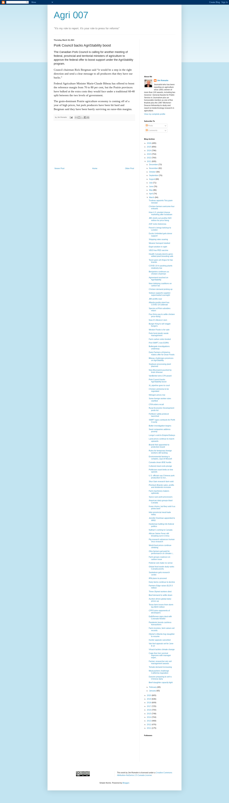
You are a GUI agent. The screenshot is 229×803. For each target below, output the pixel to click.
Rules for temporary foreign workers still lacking (160, 452)
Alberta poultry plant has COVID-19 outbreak (159, 303)
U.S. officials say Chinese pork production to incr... (161, 477)
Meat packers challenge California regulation (159, 672)
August (152, 179)
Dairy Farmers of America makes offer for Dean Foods (161, 353)
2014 (149, 717)
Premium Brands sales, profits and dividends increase (161, 486)
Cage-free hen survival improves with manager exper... (160, 655)
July (151, 183)
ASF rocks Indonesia (157, 224)
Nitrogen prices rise (157, 395)
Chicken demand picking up (160, 289)
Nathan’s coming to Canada (160, 530)
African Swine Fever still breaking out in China (159, 534)
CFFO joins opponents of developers (159, 611)
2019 (149, 699)
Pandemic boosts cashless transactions (160, 623)
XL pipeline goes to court (159, 385)
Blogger (126, 783)
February (153, 687)
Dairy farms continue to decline (162, 582)
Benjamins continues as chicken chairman (159, 273)
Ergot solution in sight (158, 247)
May (151, 190)
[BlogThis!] (79, 117)
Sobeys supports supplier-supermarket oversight (160, 294)
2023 (149, 154)
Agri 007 (71, 15)
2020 (149, 695)
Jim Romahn (162, 80)
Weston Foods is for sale (159, 330)
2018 (149, 702)
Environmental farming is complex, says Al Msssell (160, 458)
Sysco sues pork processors (160, 497)
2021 (149, 161)
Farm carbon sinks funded (160, 339)
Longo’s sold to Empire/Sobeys (162, 435)
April (151, 194)
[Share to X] (82, 117)
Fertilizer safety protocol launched (159, 415)
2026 (149, 143)
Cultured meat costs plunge (160, 466)
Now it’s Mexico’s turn (158, 320)
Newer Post (59, 168)
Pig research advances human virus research (162, 540)
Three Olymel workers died (160, 591)
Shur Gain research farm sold (161, 481)
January (152, 691)
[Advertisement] (94, 144)
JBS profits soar (155, 299)
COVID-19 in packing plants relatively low (160, 267)
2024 (149, 150)
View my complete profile (154, 114)
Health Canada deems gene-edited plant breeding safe (161, 255)
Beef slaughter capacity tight (161, 682)
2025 (149, 147)
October (152, 172)
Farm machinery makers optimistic (159, 492)
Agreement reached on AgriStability (158, 278)
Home (94, 168)
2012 (149, 724)
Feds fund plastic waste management (159, 334)
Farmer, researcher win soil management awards (160, 662)
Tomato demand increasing (160, 667)
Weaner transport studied (159, 243)
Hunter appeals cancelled (160, 640)
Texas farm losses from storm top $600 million (161, 606)
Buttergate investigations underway (159, 347)
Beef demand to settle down (160, 595)
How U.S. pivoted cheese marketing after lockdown (160, 213)
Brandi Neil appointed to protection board (159, 446)
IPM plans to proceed (158, 578)
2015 (149, 714)
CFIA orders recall (156, 404)
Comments (152, 130)
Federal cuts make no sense (161, 563)
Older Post (129, 168)
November (153, 168)
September (154, 175)
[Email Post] (71, 117)
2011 (149, 728)
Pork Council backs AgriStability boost (157, 380)
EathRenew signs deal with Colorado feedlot (160, 617)
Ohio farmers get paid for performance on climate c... (161, 552)
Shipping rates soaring (158, 239)
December (153, 164)
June (151, 186)
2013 (149, 721)
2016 (149, 710)
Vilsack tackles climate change (162, 649)
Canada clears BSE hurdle (160, 462)
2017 (149, 706)
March (152, 197)
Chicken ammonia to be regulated (159, 390)
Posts (150, 126)
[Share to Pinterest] (88, 117)
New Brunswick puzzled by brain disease (160, 371)
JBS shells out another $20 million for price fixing (160, 219)
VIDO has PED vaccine (158, 250)
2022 (149, 158)
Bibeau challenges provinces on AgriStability (161, 359)
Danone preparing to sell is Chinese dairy (160, 678)
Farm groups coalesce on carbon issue (159, 558)
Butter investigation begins (160, 426)
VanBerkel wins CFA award (160, 376)
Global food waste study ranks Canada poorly (161, 568)
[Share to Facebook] (85, 117)
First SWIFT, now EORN (159, 343)
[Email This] (76, 117)
